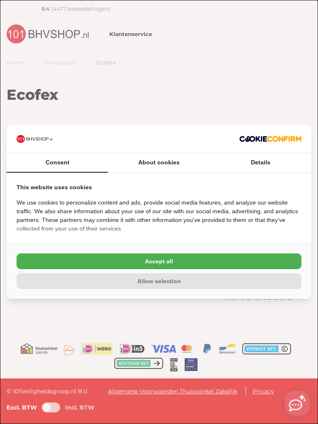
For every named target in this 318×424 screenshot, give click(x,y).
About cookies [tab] (159, 162)
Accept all (159, 261)
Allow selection (159, 281)
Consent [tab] (58, 162)
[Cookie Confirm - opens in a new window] (270, 139)
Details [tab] (260, 162)
